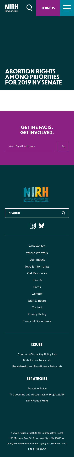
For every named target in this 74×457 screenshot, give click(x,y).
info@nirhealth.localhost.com (23, 443)
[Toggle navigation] (67, 8)
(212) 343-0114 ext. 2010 (53, 443)
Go (63, 146)
